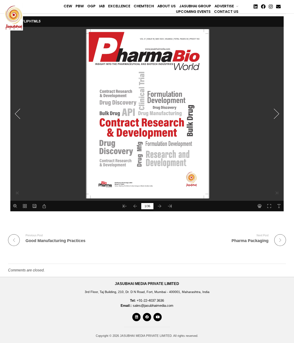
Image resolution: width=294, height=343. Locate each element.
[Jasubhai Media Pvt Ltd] (14, 17)
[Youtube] (157, 317)
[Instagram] (271, 6)
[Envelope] (278, 6)
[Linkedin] (255, 6)
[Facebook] (263, 6)
